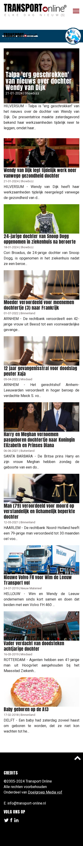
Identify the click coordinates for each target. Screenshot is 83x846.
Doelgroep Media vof (45, 792)
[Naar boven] (77, 757)
